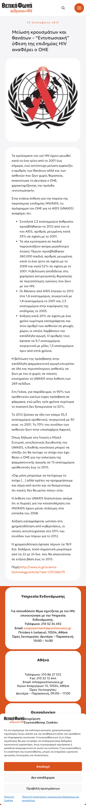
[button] (63, 8)
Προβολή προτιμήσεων (43, 788)
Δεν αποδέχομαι (43, 777)
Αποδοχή (43, 766)
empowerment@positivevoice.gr (47, 628)
